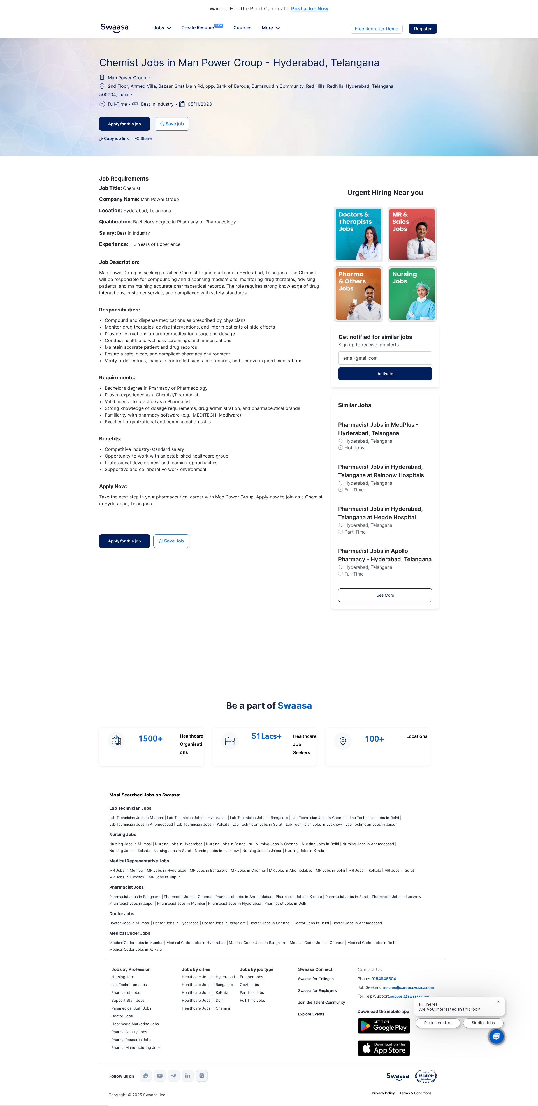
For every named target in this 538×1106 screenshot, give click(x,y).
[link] (114, 28)
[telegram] (174, 1076)
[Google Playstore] (384, 1025)
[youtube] (160, 1076)
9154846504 (383, 978)
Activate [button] (385, 373)
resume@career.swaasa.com (408, 987)
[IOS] (384, 1047)
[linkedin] (188, 1076)
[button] (423, 29)
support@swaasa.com (409, 996)
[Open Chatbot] (496, 1036)
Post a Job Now (309, 8)
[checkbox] (172, 124)
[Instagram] (202, 1076)
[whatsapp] (146, 1076)
